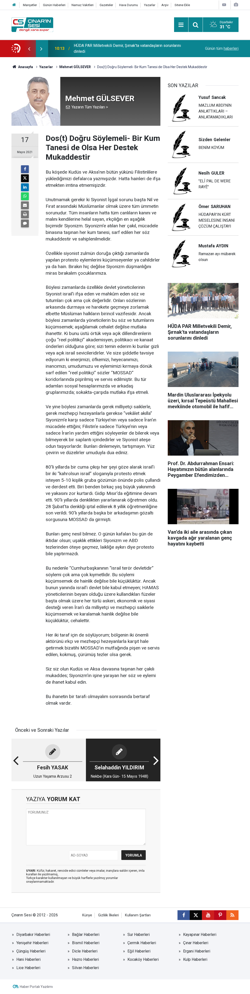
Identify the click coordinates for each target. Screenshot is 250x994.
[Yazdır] (25, 214)
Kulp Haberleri (195, 959)
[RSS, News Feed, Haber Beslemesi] (232, 915)
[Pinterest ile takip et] (220, 915)
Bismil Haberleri (85, 943)
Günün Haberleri (54, 5)
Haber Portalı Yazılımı (36, 987)
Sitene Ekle (182, 5)
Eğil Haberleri (138, 951)
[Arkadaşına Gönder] (25, 205)
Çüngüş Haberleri (30, 951)
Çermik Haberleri (141, 943)
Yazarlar (149, 5)
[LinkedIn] (25, 187)
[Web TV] (224, 4)
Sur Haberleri (138, 934)
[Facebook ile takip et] (183, 915)
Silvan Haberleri (85, 967)
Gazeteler (106, 5)
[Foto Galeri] (236, 4)
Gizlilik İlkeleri (108, 915)
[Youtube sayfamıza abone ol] (208, 915)
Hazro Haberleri (85, 959)
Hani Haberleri (28, 959)
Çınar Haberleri (195, 943)
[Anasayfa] (14, 5)
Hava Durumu (128, 5)
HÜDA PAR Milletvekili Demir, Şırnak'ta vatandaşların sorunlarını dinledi (127, 48)
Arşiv (164, 5)
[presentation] (29, 49)
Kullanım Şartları (138, 915)
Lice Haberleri (28, 967)
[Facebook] (25, 169)
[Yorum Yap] (25, 223)
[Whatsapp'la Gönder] (25, 196)
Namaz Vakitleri (83, 5)
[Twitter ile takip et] (196, 915)
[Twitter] (25, 178)
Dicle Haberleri (84, 951)
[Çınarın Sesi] (32, 24)
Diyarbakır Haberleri (33, 934)
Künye (87, 915)
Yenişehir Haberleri (32, 943)
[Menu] (181, 25)
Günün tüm (222, 48)
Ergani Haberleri (196, 951)
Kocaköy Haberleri (143, 959)
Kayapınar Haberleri (199, 934)
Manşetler (30, 5)
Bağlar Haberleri (85, 934)
